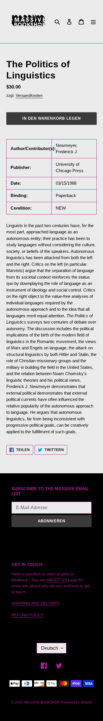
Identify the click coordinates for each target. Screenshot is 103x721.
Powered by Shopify (76, 702)
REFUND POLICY (27, 615)
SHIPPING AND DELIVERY (35, 603)
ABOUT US (57, 580)
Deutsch (49, 648)
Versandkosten (29, 95)
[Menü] (93, 21)
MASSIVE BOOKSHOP (42, 702)
